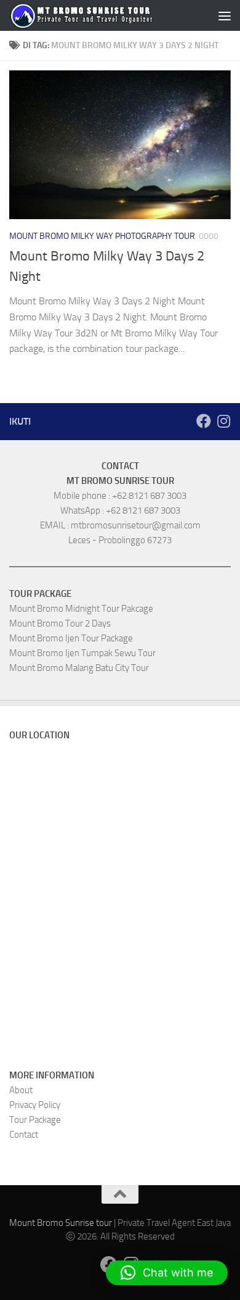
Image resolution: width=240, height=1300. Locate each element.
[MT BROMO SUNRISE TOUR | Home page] (82, 15)
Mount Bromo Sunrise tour (60, 1222)
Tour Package (35, 1119)
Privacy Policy (34, 1104)
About (21, 1090)
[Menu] (224, 15)
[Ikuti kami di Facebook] (203, 421)
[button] (167, 1272)
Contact (23, 1134)
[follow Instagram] (223, 421)
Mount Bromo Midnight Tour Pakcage (81, 608)
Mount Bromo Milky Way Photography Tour (102, 236)
